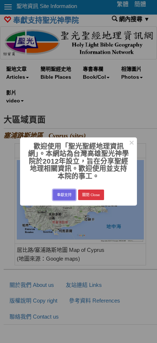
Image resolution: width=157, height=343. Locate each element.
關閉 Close (91, 195)
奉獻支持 (64, 195)
